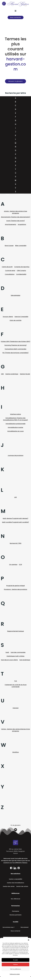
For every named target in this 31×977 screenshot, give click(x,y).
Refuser (15, 964)
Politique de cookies (15, 974)
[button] (28, 940)
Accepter (15, 960)
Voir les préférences (15, 969)
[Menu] (15, 10)
